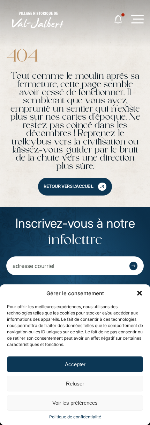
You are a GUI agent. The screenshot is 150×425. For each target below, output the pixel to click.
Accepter (75, 364)
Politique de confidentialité (75, 416)
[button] (139, 293)
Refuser (75, 384)
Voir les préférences (75, 403)
